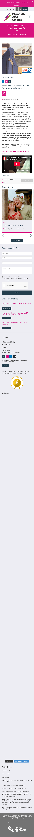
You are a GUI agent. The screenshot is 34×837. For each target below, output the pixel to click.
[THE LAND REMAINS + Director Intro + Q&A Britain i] (17, 405)
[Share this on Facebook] (3, 81)
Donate (25, 9)
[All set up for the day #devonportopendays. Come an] (17, 604)
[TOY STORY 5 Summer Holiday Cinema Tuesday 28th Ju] (17, 550)
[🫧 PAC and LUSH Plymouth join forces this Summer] (17, 622)
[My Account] (17, 9)
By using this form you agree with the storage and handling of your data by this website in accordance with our (16, 278)
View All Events (16, 240)
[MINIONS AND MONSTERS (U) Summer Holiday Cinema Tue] (17, 532)
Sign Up (5, 365)
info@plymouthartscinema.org (12, 352)
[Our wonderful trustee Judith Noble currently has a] (17, 659)
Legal (8, 822)
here (3, 796)
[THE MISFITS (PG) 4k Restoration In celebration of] (17, 749)
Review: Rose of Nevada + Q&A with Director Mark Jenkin (17, 304)
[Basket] (20, 9)
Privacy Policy (14, 822)
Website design (16, 819)
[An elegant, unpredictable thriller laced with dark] (17, 695)
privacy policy (11, 280)
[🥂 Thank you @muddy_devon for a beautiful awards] (17, 641)
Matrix (22, 819)
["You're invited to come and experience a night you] (17, 441)
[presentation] (15, 285)
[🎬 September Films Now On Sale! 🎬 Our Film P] (17, 478)
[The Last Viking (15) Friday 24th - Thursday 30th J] (17, 568)
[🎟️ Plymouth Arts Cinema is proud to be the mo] (17, 713)
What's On (17, 5)
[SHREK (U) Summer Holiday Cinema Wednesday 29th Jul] (17, 514)
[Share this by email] (6, 81)
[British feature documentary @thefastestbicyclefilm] (17, 460)
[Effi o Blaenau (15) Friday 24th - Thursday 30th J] (17, 586)
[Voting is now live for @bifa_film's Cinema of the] (17, 423)
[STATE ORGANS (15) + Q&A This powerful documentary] (17, 496)
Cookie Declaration (22, 822)
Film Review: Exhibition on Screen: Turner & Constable (15, 323)
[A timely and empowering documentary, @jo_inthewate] (17, 731)
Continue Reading (6, 308)
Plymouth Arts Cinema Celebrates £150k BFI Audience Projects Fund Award (15, 313)
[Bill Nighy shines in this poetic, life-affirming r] (17, 677)
